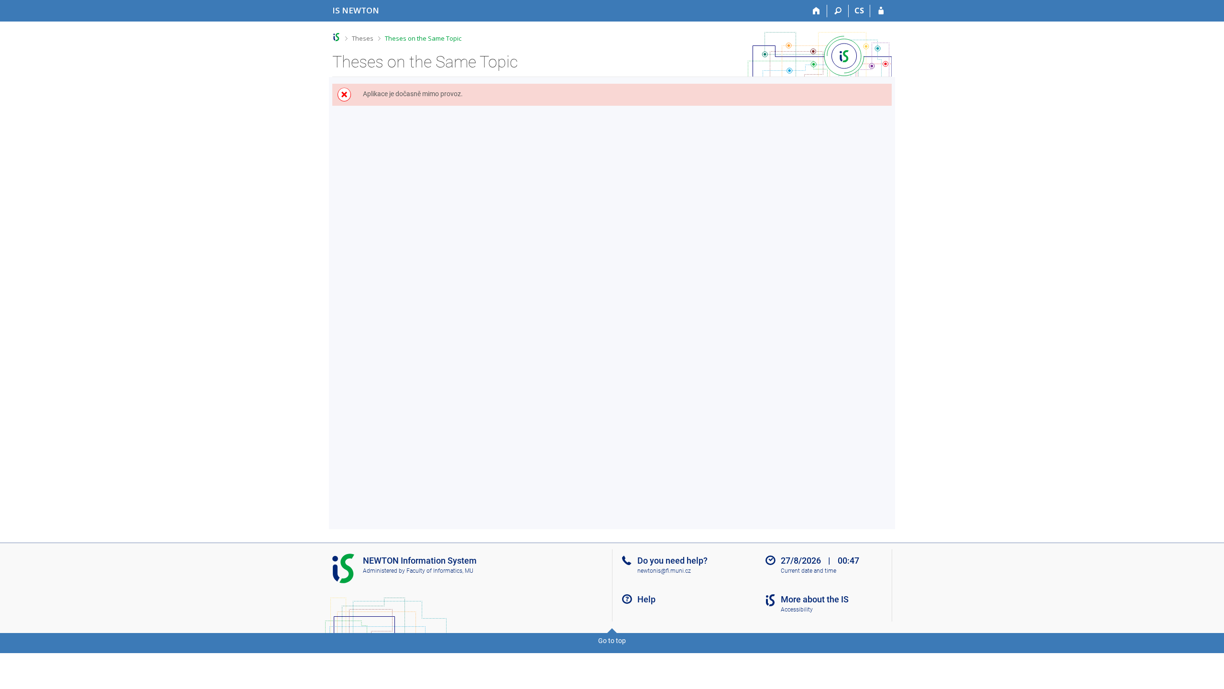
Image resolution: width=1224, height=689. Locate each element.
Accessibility (797, 609)
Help (646, 599)
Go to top (612, 641)
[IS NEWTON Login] (881, 11)
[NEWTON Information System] (336, 37)
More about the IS (815, 599)
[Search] (838, 11)
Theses (362, 38)
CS (859, 10)
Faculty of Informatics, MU (439, 570)
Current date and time (808, 570)
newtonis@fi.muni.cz (664, 570)
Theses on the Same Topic (423, 38)
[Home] (816, 11)
